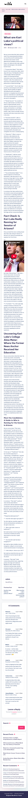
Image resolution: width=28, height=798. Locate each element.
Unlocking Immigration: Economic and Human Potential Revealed (13, 777)
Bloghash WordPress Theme (14, 795)
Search (6, 723)
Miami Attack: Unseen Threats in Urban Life (14, 753)
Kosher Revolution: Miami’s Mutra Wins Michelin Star (13, 759)
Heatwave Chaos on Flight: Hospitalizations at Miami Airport (12, 738)
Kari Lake (7, 33)
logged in (14, 712)
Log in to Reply (19, 611)
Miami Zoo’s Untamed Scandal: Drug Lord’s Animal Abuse (13, 748)
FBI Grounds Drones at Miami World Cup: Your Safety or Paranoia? (13, 743)
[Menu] (25, 3)
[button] (8, 582)
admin (7, 579)
